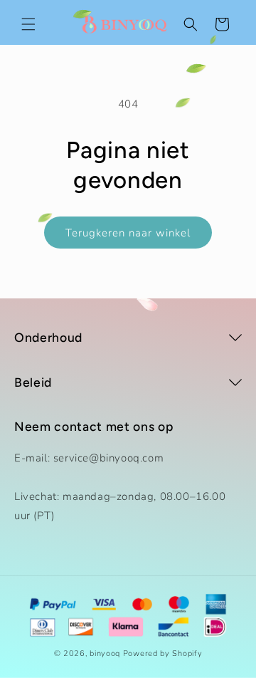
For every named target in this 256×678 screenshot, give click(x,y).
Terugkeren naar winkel (128, 233)
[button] (28, 24)
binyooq (105, 653)
